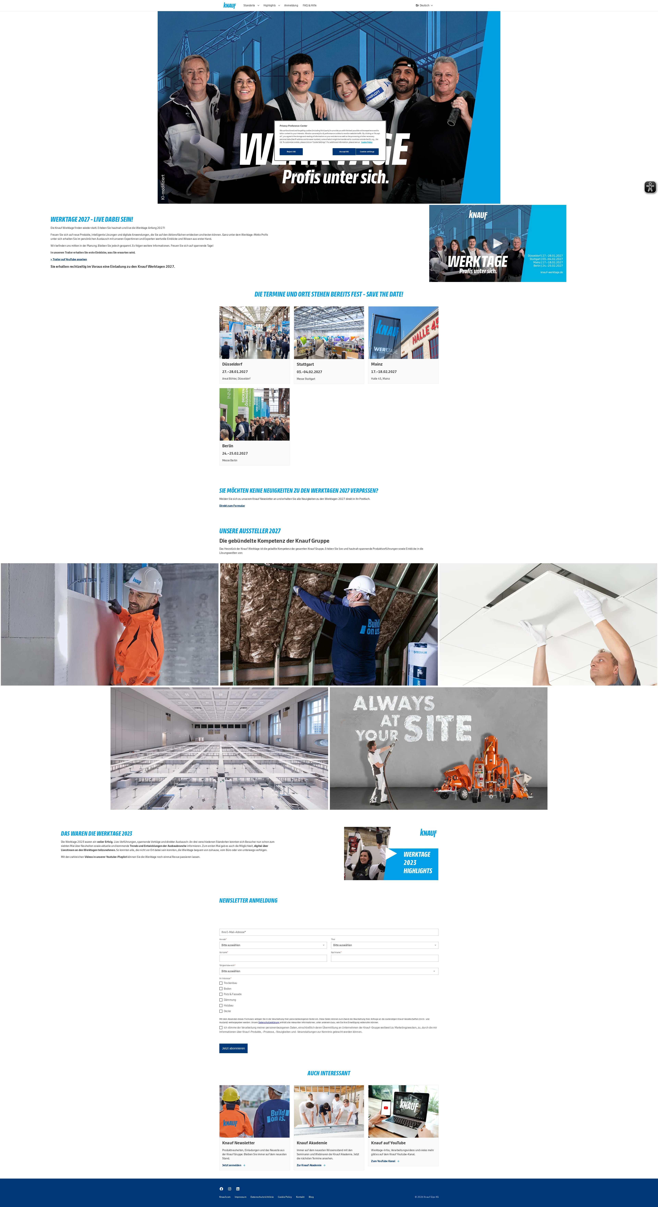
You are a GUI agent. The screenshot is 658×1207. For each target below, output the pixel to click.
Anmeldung (291, 5)
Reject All (291, 151)
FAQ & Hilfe (309, 5)
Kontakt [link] (300, 1196)
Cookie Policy (366, 142)
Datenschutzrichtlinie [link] (262, 1196)
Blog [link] (311, 1196)
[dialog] (330, 141)
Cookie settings (367, 151)
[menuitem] (221, 1189)
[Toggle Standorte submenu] (258, 5)
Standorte (249, 5)
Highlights (270, 5)
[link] (234, 1165)
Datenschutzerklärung (269, 1022)
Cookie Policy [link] (285, 1196)
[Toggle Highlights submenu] (279, 5)
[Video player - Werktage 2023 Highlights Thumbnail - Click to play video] (391, 853)
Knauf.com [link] (225, 1196)
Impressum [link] (241, 1196)
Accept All (344, 151)
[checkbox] (329, 997)
